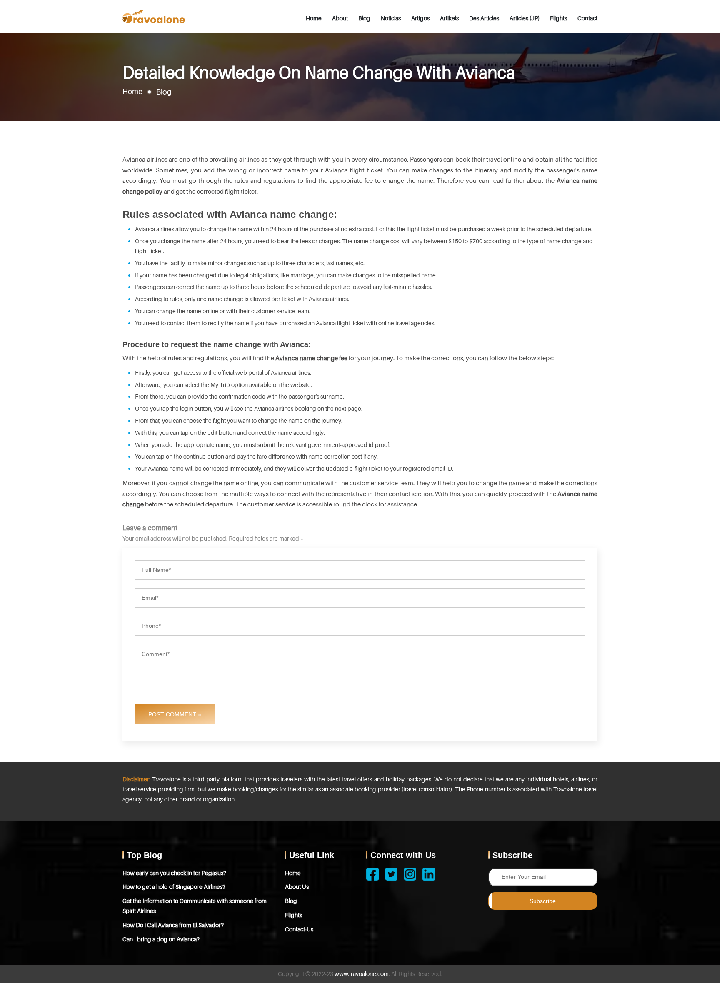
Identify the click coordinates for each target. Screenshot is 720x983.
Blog (364, 18)
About (340, 18)
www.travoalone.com (362, 973)
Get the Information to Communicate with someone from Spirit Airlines (194, 905)
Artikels (449, 18)
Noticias (391, 18)
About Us (297, 886)
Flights (558, 18)
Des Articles (484, 18)
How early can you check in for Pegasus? (174, 872)
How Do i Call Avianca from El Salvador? (173, 924)
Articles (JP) (525, 18)
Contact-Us (299, 929)
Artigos (420, 18)
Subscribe (543, 901)
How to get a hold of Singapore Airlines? (173, 886)
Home (314, 18)
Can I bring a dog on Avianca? (161, 939)
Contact (588, 18)
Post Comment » (174, 714)
